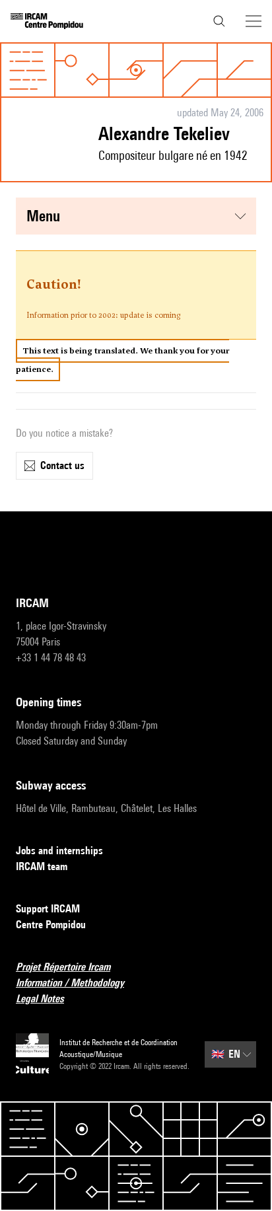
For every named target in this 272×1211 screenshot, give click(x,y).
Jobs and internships (59, 850)
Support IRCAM (48, 908)
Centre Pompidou (51, 924)
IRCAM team (41, 866)
